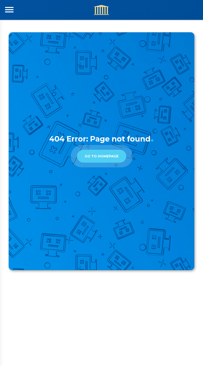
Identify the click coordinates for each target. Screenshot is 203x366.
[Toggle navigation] (9, 9)
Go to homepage (102, 156)
